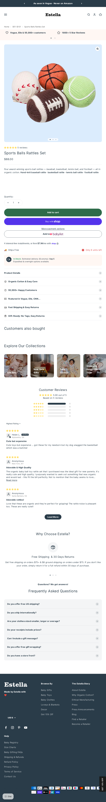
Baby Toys (46, 695)
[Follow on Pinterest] (19, 727)
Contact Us (10, 776)
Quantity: (8, 196)
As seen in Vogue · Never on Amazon (53, 3)
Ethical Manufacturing (83, 699)
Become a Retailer (81, 724)
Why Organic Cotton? (83, 695)
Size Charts (10, 747)
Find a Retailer (79, 719)
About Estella (78, 690)
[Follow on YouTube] (25, 727)
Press (74, 704)
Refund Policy (11, 762)
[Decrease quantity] (8, 203)
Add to (46, 234)
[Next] (81, 3)
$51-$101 (17, 27)
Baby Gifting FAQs (13, 752)
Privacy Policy (11, 766)
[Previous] (24, 3)
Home (6, 27)
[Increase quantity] (18, 203)
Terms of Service (12, 771)
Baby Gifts (46, 690)
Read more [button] (11, 480)
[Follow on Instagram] (12, 727)
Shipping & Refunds (14, 757)
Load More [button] (53, 517)
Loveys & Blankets (50, 704)
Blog (74, 714)
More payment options (53, 228)
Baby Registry (11, 742)
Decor (44, 709)
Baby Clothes (48, 699)
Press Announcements (83, 709)
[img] (12, 430)
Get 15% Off (47, 714)
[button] (10, 147)
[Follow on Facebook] (6, 727)
